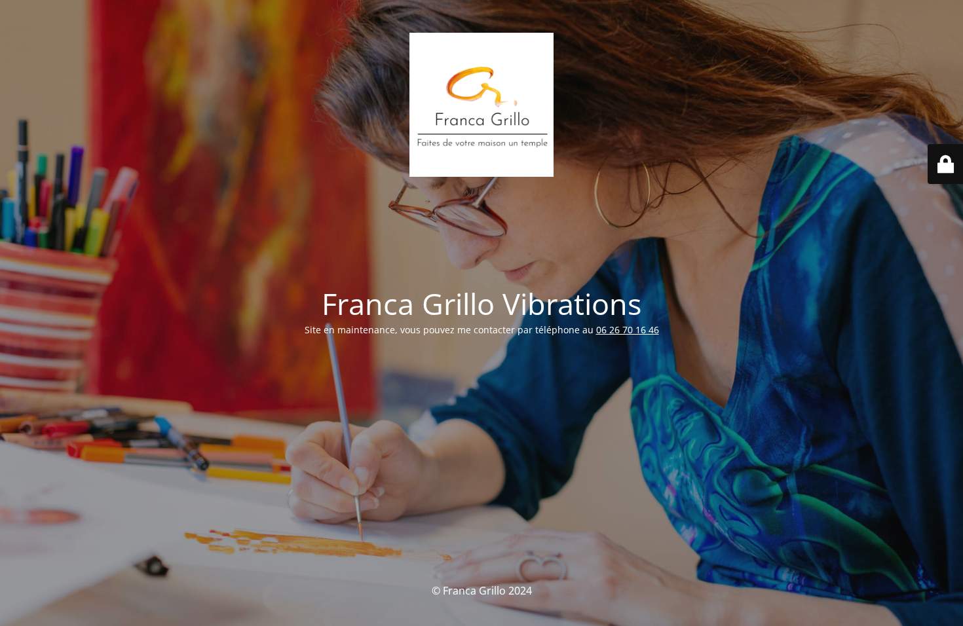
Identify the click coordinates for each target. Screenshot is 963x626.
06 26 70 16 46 (627, 329)
